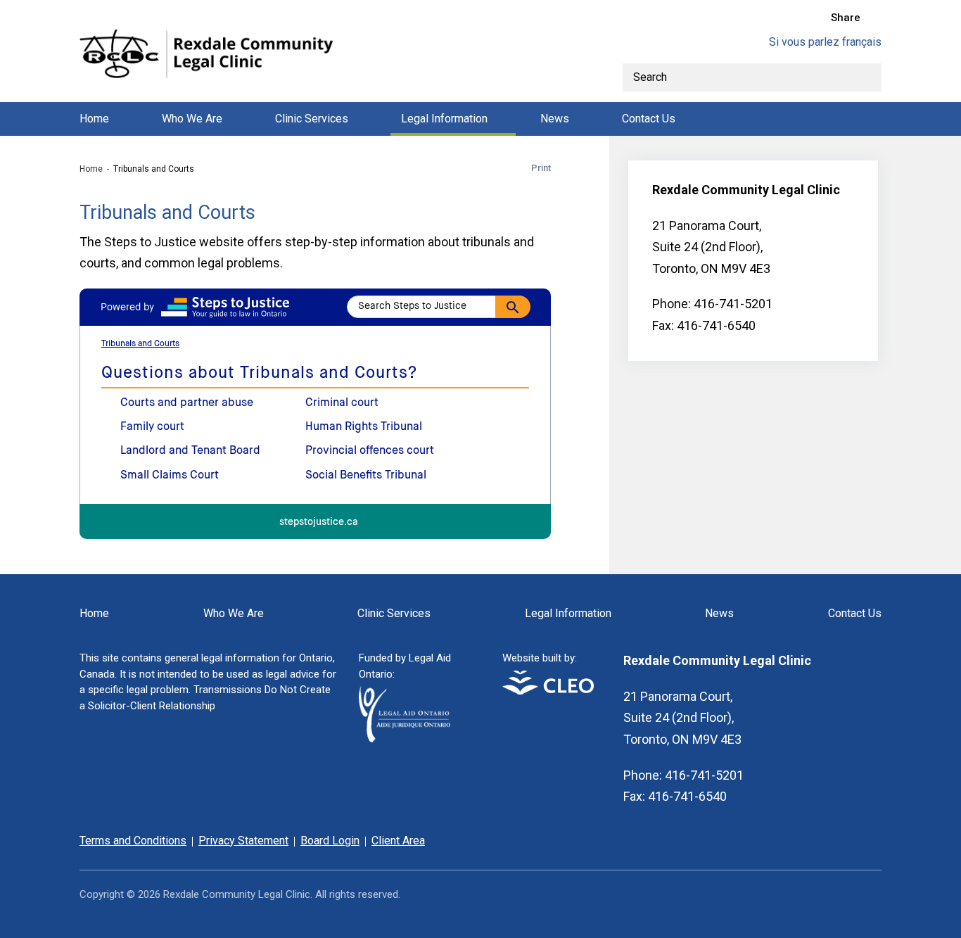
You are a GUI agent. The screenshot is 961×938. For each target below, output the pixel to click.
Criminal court (341, 403)
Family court (152, 427)
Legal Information (444, 119)
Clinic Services (311, 119)
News (554, 119)
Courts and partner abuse (186, 403)
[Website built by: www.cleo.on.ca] (548, 690)
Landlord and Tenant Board (190, 451)
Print (541, 168)
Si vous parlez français (825, 42)
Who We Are (192, 119)
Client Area (398, 840)
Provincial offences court (369, 451)
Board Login (329, 840)
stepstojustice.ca (318, 522)
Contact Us (648, 119)
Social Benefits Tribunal (365, 475)
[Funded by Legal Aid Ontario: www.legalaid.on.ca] (404, 738)
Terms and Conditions (132, 840)
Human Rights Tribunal (363, 427)
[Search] (867, 77)
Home (94, 119)
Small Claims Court (169, 475)
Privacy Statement (243, 840)
